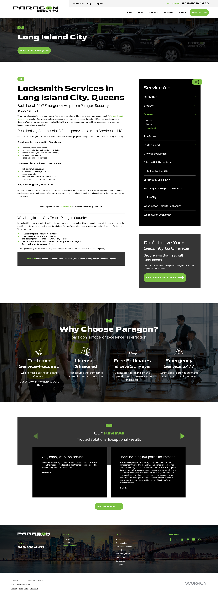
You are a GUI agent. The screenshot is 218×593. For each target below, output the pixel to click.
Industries (120, 550)
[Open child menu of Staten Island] (195, 145)
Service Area (78, 3)
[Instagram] (182, 539)
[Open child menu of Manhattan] (195, 97)
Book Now (197, 12)
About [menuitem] (141, 12)
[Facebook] (170, 539)
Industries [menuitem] (168, 12)
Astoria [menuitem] (149, 120)
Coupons (99, 3)
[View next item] (183, 436)
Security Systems (123, 554)
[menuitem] (168, 97)
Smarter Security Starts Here (161, 277)
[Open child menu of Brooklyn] (195, 105)
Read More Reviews (106, 506)
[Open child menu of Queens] (195, 114)
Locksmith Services (124, 546)
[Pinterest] (187, 539)
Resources (120, 557)
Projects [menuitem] (182, 12)
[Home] (35, 9)
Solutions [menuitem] (153, 12)
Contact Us (120, 561)
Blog (89, 3)
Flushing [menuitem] (149, 124)
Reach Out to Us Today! (32, 50)
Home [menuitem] (130, 12)
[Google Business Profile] (193, 539)
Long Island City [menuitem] (152, 128)
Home (118, 539)
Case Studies (121, 543)
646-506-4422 (195, 3)
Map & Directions (70, 545)
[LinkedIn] (176, 539)
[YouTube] (199, 539)
